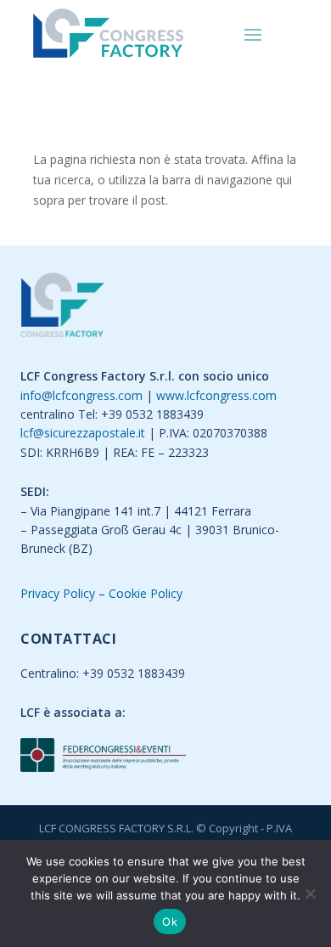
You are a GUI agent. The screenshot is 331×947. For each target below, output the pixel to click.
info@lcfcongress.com (81, 395)
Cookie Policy (145, 593)
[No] (309, 893)
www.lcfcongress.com (216, 395)
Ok (169, 921)
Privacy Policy (57, 593)
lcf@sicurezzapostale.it (82, 433)
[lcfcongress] (62, 308)
